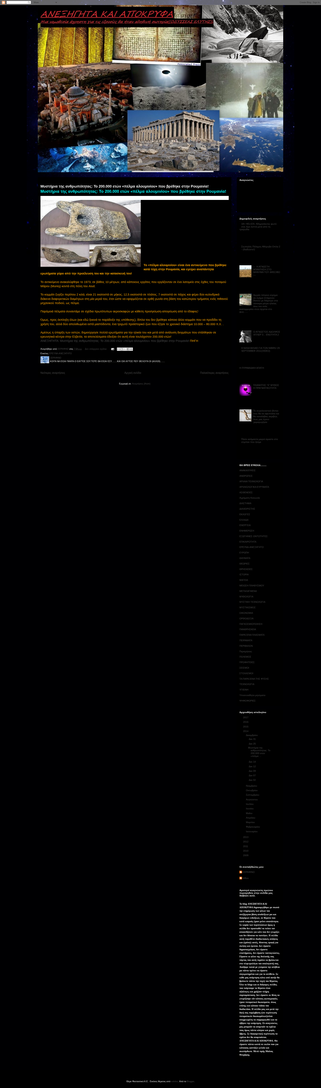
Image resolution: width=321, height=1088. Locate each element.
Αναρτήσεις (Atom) (141, 383)
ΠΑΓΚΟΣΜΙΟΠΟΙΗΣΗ (250, 624)
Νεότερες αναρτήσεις (52, 372)
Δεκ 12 (252, 766)
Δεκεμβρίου (252, 735)
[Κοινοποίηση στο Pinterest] (131, 349)
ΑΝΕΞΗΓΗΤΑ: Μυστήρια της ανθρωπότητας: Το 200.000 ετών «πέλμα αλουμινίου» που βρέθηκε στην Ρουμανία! (114, 340)
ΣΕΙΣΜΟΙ (244, 667)
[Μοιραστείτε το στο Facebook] (128, 349)
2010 (246, 850)
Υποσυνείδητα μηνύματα (252, 695)
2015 (246, 726)
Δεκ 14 (252, 761)
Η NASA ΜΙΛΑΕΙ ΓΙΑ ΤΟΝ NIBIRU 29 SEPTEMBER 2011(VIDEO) (260, 349)
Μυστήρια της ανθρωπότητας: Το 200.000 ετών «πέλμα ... (259, 751)
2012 (246, 841)
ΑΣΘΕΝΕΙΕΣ (246, 492)
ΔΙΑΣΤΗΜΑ (245, 503)
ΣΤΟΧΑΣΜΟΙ (246, 673)
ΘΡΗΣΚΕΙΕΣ (246, 569)
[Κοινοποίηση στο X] (125, 349)
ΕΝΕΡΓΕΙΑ (245, 525)
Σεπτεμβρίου (253, 794)
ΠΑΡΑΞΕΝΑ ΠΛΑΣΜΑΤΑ (251, 635)
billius (246, 878)
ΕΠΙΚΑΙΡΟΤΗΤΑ (247, 541)
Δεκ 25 (252, 743)
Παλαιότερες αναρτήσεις (214, 372)
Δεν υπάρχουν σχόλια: (96, 349)
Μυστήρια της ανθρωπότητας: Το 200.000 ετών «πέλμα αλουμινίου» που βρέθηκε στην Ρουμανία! (124, 186)
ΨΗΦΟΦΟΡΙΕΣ (247, 700)
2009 (246, 855)
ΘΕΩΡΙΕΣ (244, 563)
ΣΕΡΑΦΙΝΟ (249, 872)
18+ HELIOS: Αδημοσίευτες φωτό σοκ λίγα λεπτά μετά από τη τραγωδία (258, 226)
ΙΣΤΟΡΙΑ (244, 574)
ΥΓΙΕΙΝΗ (243, 689)
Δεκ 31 (252, 739)
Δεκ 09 (252, 771)
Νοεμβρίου (252, 785)
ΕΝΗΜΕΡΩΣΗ (246, 530)
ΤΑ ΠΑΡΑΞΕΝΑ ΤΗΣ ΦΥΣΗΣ (254, 678)
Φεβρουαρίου (253, 826)
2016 (246, 722)
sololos (174, 1081)
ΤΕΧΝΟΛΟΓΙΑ (246, 684)
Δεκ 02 (252, 780)
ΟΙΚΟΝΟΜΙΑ (246, 613)
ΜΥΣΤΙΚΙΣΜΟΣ (247, 607)
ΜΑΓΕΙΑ (243, 580)
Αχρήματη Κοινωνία (249, 497)
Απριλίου (251, 817)
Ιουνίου (250, 808)
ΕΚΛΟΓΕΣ (244, 514)
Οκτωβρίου (252, 790)
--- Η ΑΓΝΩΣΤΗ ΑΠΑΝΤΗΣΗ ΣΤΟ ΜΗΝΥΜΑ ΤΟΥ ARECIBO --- (266, 270)
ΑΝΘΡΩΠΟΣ (246, 476)
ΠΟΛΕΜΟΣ (245, 656)
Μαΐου (249, 813)
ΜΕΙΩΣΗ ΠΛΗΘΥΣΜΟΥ (251, 585)
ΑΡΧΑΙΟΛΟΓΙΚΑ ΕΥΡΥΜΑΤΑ (254, 487)
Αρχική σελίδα (132, 372)
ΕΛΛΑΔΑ (243, 520)
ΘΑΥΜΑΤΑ (244, 558)
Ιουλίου (250, 804)
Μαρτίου (250, 822)
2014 (246, 731)
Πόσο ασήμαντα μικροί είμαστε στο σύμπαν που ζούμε (259, 440)
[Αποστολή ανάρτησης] (112, 349)
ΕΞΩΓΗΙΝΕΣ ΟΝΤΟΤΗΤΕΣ (253, 536)
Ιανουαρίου (252, 831)
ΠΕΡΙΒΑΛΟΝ (246, 646)
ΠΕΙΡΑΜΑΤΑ (245, 640)
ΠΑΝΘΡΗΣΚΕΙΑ (247, 629)
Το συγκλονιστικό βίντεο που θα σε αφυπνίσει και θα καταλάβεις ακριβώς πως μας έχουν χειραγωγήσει (266, 416)
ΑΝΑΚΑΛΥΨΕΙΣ (247, 470)
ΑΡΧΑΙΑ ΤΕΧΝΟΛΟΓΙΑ (251, 481)
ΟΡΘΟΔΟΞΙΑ (246, 618)
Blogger (190, 1081)
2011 (246, 846)
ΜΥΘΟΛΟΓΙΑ (246, 596)
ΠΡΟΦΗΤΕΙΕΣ (247, 662)
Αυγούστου (252, 799)
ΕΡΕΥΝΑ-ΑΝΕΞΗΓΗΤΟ (60, 353)
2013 (246, 837)
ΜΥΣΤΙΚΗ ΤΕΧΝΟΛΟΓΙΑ (252, 602)
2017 (246, 717)
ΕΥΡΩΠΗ (244, 552)
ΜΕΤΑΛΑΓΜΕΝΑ (248, 591)
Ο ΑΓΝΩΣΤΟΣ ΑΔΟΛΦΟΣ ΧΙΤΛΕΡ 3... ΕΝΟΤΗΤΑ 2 (266, 333)
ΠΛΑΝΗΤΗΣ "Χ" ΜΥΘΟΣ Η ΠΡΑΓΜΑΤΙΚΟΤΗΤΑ (266, 386)
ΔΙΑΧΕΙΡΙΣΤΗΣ (247, 508)
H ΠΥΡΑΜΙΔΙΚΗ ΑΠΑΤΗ (251, 368)
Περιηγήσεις (245, 651)
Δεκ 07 (252, 775)
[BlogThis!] (121, 349)
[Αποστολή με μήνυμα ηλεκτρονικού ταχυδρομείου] (118, 349)
